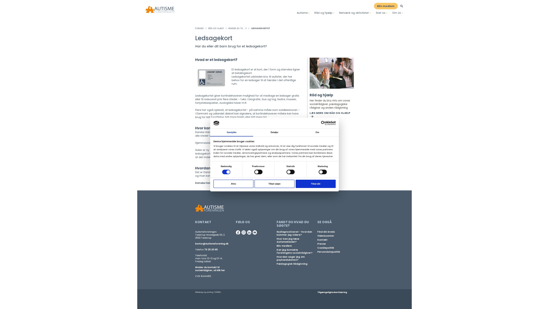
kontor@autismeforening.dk (211, 243)
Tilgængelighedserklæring (332, 292)
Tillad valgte (274, 184)
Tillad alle (315, 184)
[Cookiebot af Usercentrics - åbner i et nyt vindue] (323, 123)
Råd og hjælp (323, 13)
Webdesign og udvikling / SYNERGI (208, 292)
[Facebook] (238, 232)
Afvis (233, 184)
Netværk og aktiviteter (354, 13)
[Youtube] (255, 232)
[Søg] (401, 6)
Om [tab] (317, 132)
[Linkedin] (249, 232)
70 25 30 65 (211, 249)
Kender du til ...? (237, 28)
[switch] (258, 172)
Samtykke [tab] (232, 132)
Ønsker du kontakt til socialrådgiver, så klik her (210, 269)
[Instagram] (243, 232)
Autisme (302, 13)
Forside (199, 28)
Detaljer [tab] (275, 132)
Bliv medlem (386, 6)
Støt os (380, 13)
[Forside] (160, 9)
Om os (396, 13)
